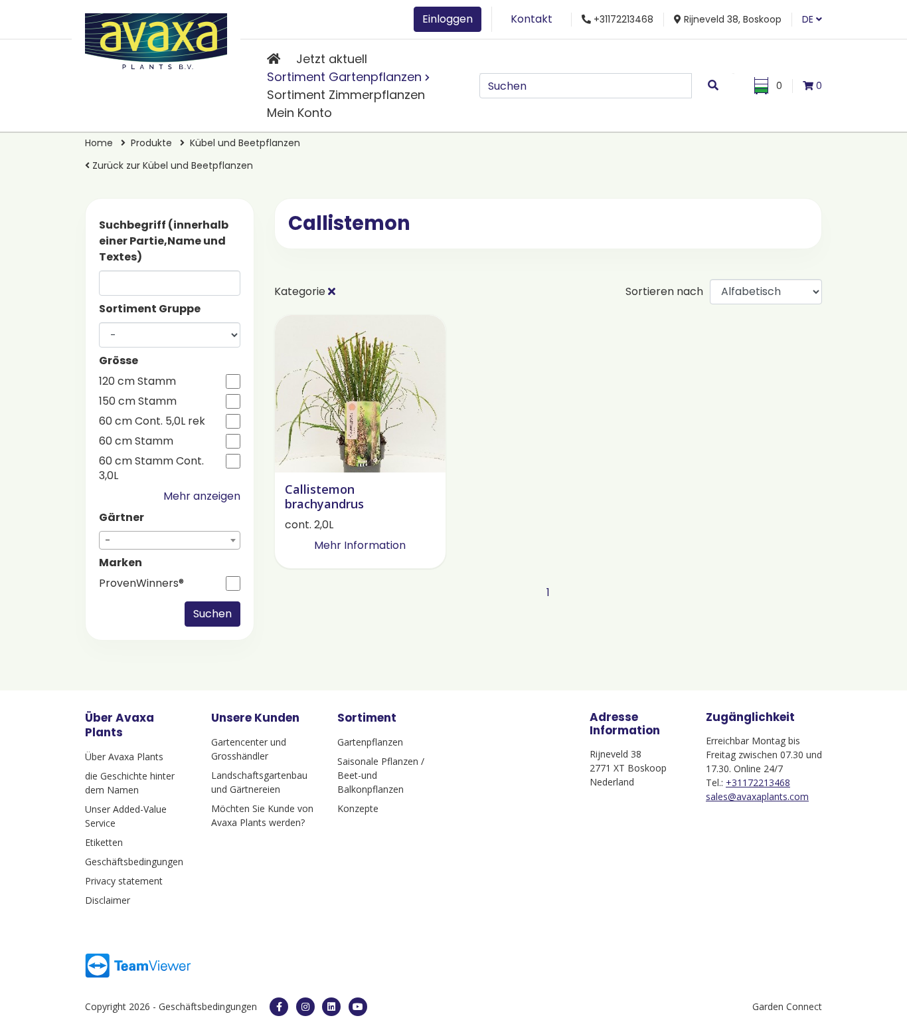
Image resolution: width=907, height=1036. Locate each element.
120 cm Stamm (137, 381)
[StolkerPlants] (358, 1006)
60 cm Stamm (136, 441)
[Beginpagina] (273, 59)
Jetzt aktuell (331, 59)
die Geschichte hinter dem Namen (130, 783)
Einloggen (447, 19)
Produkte (153, 143)
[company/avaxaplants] (331, 1006)
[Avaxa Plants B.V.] (156, 39)
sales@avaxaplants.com (757, 796)
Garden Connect (787, 1006)
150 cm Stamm (138, 401)
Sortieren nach (664, 291)
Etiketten (104, 842)
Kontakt (531, 19)
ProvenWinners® (141, 583)
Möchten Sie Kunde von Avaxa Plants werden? (262, 815)
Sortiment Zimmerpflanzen (346, 94)
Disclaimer (107, 900)
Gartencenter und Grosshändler (248, 749)
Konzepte (357, 808)
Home (100, 143)
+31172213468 (758, 782)
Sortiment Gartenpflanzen (344, 76)
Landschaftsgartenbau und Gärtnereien (259, 782)
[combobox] (169, 540)
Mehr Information (360, 545)
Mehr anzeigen (201, 496)
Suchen (212, 613)
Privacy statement (124, 881)
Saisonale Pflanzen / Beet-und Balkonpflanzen (380, 775)
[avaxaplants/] (305, 1006)
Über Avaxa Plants (124, 756)
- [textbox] (108, 540)
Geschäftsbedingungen (134, 861)
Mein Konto (299, 112)
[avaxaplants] (279, 1006)
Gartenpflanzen (370, 742)
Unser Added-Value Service (126, 816)
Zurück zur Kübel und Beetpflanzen (171, 165)
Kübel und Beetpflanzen (245, 143)
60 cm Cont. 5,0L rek (152, 421)
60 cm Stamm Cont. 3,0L (151, 468)
